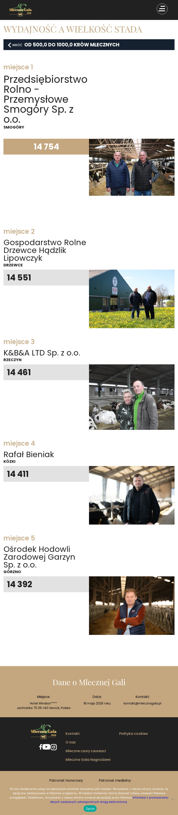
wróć (17, 45)
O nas (71, 742)
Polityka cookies (133, 733)
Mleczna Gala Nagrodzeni (88, 759)
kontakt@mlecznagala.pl (142, 703)
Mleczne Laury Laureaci (86, 750)
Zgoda (90, 808)
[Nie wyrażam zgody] (172, 799)
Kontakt (73, 733)
